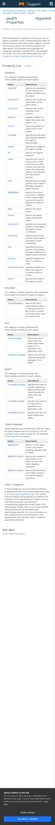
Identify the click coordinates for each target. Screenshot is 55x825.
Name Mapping (32, 431)
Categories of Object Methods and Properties (22, 56)
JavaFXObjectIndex (16, 385)
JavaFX (23, 13)
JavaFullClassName (16, 355)
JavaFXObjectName (16, 401)
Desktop (16, 13)
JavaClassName (14, 338)
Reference (31, 11)
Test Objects (42, 11)
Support (34, 4)
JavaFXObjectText (16, 413)
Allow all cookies (27, 819)
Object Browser (17, 436)
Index (10, 159)
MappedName (13, 192)
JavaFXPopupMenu (15, 303)
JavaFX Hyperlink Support (14, 533)
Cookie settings (27, 812)
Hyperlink (31, 13)
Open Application (22, 494)
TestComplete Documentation (14, 11)
